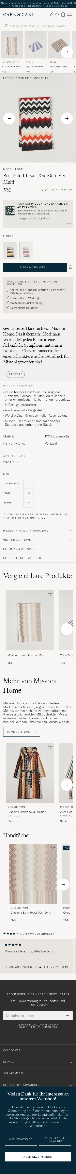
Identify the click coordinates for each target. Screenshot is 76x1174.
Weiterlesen (38, 1125)
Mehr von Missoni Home (30, 685)
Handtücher (40, 78)
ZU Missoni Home (19, 731)
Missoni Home (10, 62)
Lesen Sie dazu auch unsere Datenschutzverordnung (38, 1025)
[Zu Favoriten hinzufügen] (49, 595)
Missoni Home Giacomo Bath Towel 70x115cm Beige (26, 656)
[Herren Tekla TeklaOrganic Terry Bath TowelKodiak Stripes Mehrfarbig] (59, 44)
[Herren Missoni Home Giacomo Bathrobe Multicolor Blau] (30, 773)
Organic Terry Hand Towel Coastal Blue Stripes (35, 66)
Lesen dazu (65, 223)
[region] (38, 956)
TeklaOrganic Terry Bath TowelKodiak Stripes (58, 66)
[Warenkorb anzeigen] (63, 14)
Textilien (23, 78)
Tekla (29, 62)
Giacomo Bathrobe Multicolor (26, 812)
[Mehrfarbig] (10, 251)
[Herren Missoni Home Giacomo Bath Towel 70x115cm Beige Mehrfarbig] (12, 44)
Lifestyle (9, 78)
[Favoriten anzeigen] (57, 15)
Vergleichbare (37, 575)
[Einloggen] (51, 14)
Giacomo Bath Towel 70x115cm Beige (11, 66)
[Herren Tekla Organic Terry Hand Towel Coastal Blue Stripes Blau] (36, 44)
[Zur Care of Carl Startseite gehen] (18, 14)
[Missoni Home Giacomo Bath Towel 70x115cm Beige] (30, 652)
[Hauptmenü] (69, 14)
